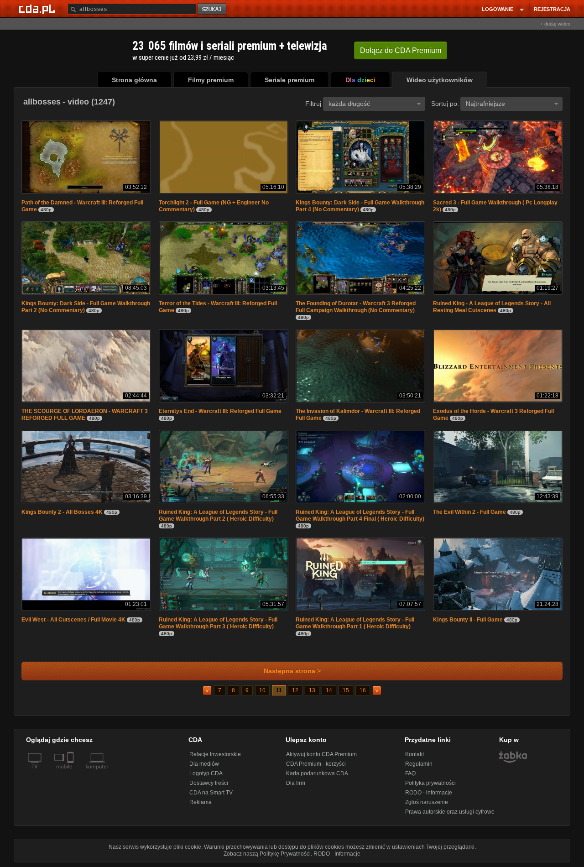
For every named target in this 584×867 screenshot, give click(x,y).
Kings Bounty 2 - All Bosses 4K (62, 512)
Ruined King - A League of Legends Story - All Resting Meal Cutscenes (492, 306)
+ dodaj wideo (555, 23)
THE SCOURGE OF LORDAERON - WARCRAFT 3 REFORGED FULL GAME (84, 414)
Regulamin (419, 764)
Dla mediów (204, 764)
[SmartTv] (71, 772)
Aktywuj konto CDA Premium (321, 754)
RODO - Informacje (336, 854)
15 (346, 690)
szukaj (213, 9)
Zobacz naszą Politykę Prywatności (267, 854)
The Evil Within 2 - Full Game (469, 512)
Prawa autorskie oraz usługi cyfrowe (450, 812)
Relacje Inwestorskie (215, 754)
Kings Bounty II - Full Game (468, 619)
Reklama (200, 802)
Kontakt (414, 754)
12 (295, 690)
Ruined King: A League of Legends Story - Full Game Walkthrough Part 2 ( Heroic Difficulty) (218, 515)
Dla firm (295, 783)
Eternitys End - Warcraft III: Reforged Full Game (220, 411)
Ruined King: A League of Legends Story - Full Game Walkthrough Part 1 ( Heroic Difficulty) (355, 623)
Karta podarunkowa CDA (317, 773)
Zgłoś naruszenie (426, 802)
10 (262, 690)
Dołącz (400, 50)
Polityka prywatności (430, 783)
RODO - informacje (428, 792)
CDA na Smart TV (211, 792)
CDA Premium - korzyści (316, 764)
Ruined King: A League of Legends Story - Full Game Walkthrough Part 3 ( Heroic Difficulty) (218, 623)
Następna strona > (292, 671)
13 (312, 690)
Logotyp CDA (206, 773)
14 (329, 690)
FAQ (410, 773)
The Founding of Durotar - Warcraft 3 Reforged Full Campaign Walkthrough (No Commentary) (356, 306)
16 (363, 690)
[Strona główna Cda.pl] (38, 8)
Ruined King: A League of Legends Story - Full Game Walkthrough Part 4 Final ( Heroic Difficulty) (360, 515)
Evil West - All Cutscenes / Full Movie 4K (73, 619)
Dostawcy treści (208, 783)
